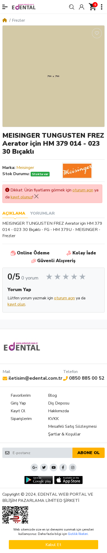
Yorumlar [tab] (42, 213)
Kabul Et (53, 545)
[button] (5, 7)
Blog (52, 395)
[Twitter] (44, 467)
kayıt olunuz (21, 197)
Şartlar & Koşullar (64, 434)
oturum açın (82, 190)
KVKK (53, 419)
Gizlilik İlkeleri (78, 534)
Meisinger (25, 167)
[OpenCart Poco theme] (24, 7)
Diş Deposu (58, 403)
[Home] (4, 20)
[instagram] (73, 467)
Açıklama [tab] (13, 213)
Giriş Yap (18, 403)
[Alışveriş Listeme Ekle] (97, 33)
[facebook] (63, 467)
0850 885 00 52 (86, 378)
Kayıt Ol (18, 411)
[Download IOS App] (68, 480)
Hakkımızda (58, 411)
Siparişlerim (21, 419)
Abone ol (88, 453)
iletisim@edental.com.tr (35, 378)
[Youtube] (53, 467)
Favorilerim (21, 395)
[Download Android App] (38, 480)
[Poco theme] (22, 346)
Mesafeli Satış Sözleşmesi (72, 426)
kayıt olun (16, 304)
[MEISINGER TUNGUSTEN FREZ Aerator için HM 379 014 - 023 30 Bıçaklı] (53, 76)
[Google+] (34, 467)
